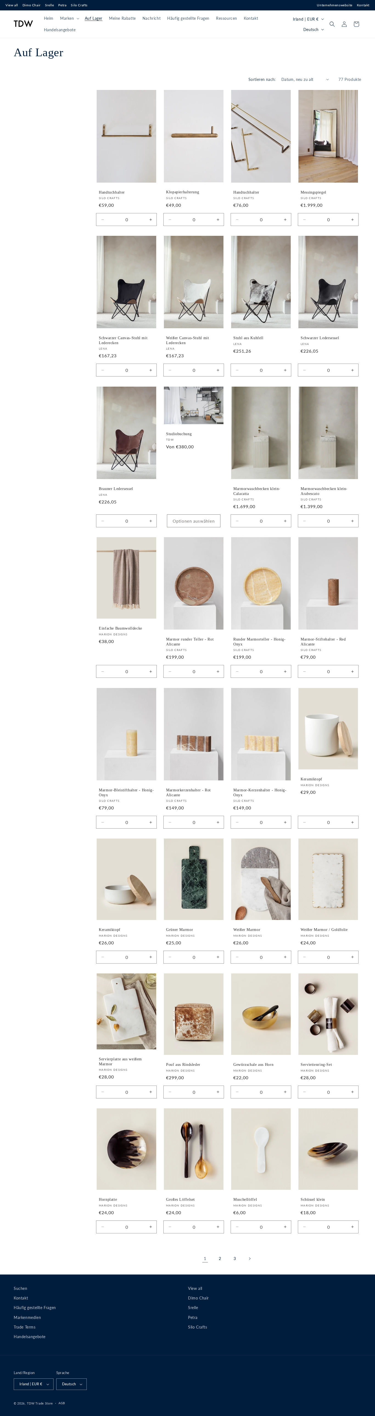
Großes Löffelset (180, 1199)
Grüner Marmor (179, 930)
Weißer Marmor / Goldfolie (324, 930)
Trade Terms (25, 1327)
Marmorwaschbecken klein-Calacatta (256, 491)
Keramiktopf (311, 779)
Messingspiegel (313, 192)
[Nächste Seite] (250, 1259)
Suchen (20, 1288)
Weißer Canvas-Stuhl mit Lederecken (187, 340)
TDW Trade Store (40, 1403)
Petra (62, 5)
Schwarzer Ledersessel (320, 338)
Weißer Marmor (246, 930)
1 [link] (205, 1258)
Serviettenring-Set (316, 1065)
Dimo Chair (32, 5)
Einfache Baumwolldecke (120, 628)
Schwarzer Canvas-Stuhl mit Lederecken (123, 340)
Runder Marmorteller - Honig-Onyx (259, 641)
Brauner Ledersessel (116, 489)
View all (11, 5)
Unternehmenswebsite (334, 5)
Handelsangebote (30, 1336)
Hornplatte (108, 1199)
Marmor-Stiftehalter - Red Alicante (323, 641)
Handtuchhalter (112, 192)
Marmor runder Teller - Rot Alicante (190, 641)
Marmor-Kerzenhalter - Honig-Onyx (260, 792)
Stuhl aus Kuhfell (248, 338)
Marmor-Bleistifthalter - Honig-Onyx (126, 792)
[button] (69, 18)
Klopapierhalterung (182, 192)
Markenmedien (27, 1317)
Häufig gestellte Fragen (35, 1307)
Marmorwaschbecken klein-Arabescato (324, 491)
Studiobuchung (179, 434)
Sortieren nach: (262, 79)
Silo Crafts (79, 5)
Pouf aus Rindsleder (183, 1065)
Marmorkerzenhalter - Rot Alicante (188, 792)
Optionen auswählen (194, 521)
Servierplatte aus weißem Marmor (120, 1061)
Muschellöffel (245, 1199)
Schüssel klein (313, 1199)
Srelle (49, 5)
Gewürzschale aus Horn (253, 1065)
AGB (61, 1403)
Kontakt (363, 5)
